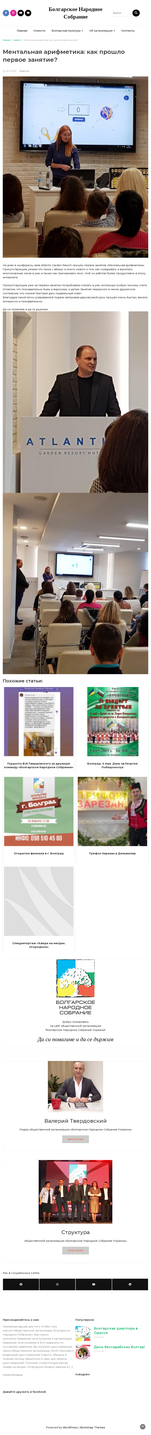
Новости (39, 30)
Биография (75, 1139)
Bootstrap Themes (92, 1427)
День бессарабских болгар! (119, 1347)
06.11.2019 (11, 71)
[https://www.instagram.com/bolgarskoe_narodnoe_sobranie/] (57, 1284)
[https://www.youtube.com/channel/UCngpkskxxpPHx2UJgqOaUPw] (94, 1284)
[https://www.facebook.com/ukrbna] (21, 1284)
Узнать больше (13, 1374)
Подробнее (75, 1250)
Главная (22, 30)
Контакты (127, 30)
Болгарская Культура (66, 30)
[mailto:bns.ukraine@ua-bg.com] (130, 1284)
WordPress (70, 1427)
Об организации (101, 30)
